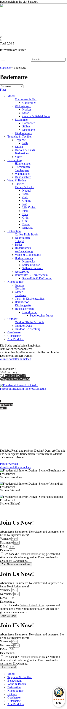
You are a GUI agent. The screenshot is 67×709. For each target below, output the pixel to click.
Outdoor (12, 318)
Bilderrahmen (23, 248)
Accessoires (22, 271)
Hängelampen (23, 163)
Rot (24, 204)
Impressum (6, 404)
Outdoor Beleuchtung (27, 329)
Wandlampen (22, 173)
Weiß (25, 193)
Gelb (25, 197)
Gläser (19, 291)
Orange (26, 200)
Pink (25, 210)
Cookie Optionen (10, 434)
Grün (25, 217)
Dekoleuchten (23, 177)
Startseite (5, 67)
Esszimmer (21, 119)
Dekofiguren (22, 237)
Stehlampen (22, 170)
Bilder (18, 244)
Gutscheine (14, 335)
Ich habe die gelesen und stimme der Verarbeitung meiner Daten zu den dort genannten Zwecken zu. (30, 557)
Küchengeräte (23, 305)
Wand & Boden (16, 180)
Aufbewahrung (24, 251)
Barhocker (28, 123)
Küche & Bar (15, 281)
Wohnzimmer (23, 106)
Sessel (26, 112)
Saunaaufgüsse (31, 264)
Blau (25, 214)
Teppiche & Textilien (19, 136)
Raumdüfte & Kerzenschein (31, 275)
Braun (26, 224)
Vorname (5, 538)
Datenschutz (7, 437)
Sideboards (28, 129)
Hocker (26, 109)
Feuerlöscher (29, 312)
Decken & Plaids (25, 150)
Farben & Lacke (24, 187)
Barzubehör (22, 302)
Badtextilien (22, 153)
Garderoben (29, 102)
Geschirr (20, 288)
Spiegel (19, 241)
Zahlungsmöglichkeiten (14, 427)
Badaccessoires (24, 258)
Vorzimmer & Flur (25, 99)
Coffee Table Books (27, 234)
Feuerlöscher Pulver (41, 315)
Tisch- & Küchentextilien (29, 298)
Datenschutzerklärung (32, 554)
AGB (3, 408)
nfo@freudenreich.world (15, 378)
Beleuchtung (14, 160)
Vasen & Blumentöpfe (28, 254)
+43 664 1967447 (15, 375)
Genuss (19, 285)
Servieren (20, 295)
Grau (25, 221)
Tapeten (19, 183)
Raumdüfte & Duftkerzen (37, 278)
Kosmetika (28, 261)
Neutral (26, 190)
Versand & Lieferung (12, 424)
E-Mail (4, 546)
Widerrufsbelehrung (11, 431)
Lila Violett (29, 207)
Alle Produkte (15, 339)
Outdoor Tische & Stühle (29, 322)
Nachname (6, 542)
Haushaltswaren (24, 308)
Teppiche (20, 139)
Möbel (11, 96)
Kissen (19, 146)
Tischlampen (22, 166)
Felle (25, 143)
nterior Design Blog (12, 401)
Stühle (26, 126)
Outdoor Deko (23, 325)
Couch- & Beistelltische (36, 116)
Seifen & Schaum (32, 268)
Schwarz (27, 227)
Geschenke (13, 332)
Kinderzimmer (23, 133)
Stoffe (18, 156)
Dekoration (14, 231)
